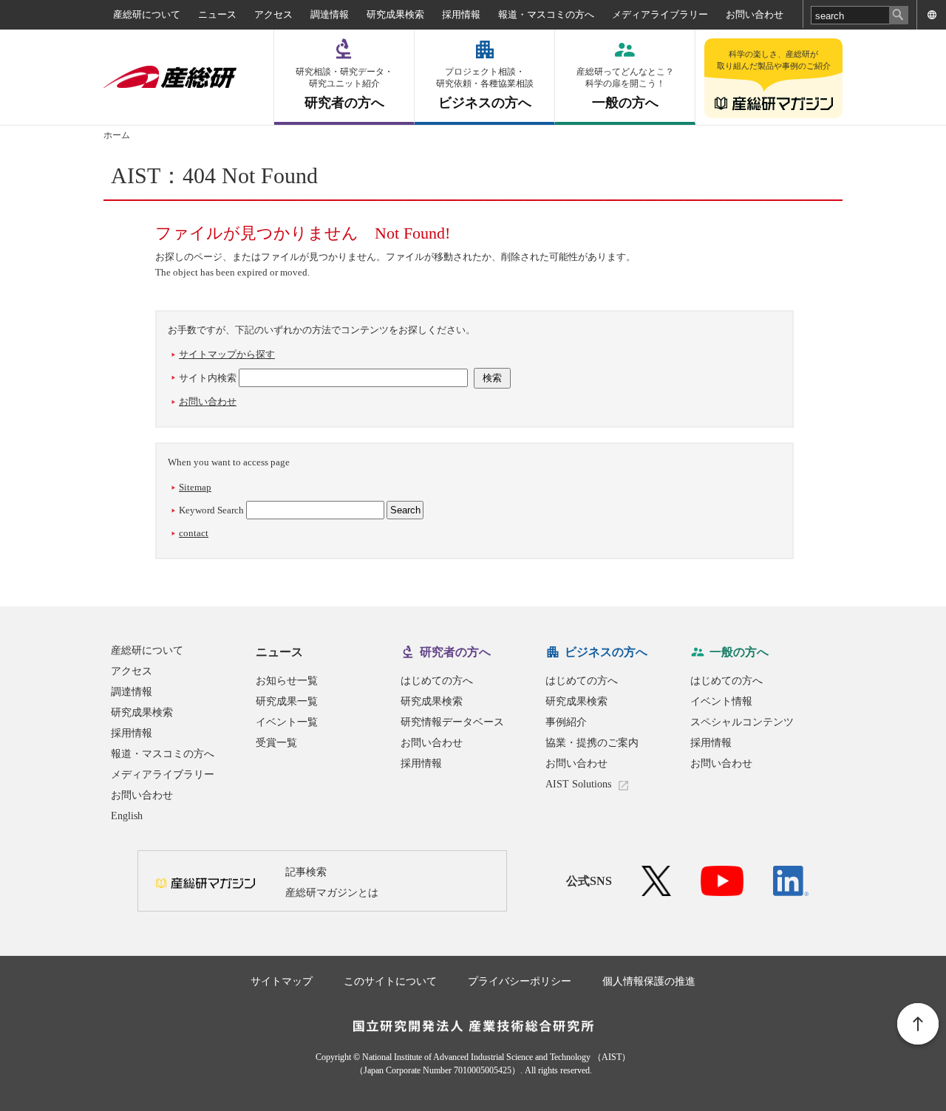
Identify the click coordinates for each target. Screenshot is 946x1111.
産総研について (146, 14)
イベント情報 (721, 701)
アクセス (273, 14)
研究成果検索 (395, 14)
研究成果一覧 (287, 701)
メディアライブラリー (660, 14)
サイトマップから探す (227, 354)
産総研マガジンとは (331, 892)
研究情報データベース (452, 722)
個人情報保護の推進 (648, 981)
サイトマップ (282, 981)
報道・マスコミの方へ (546, 14)
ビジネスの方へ (485, 88)
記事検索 (306, 872)
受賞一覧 (276, 742)
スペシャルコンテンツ (742, 722)
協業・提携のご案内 (592, 742)
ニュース (217, 14)
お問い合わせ (754, 14)
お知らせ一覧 (287, 680)
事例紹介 (566, 722)
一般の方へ (625, 88)
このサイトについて (390, 981)
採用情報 (461, 14)
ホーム (116, 135)
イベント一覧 (287, 722)
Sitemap (195, 487)
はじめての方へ (437, 680)
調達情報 (329, 14)
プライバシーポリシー (519, 981)
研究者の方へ (344, 88)
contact (193, 533)
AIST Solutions (578, 784)
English (127, 815)
